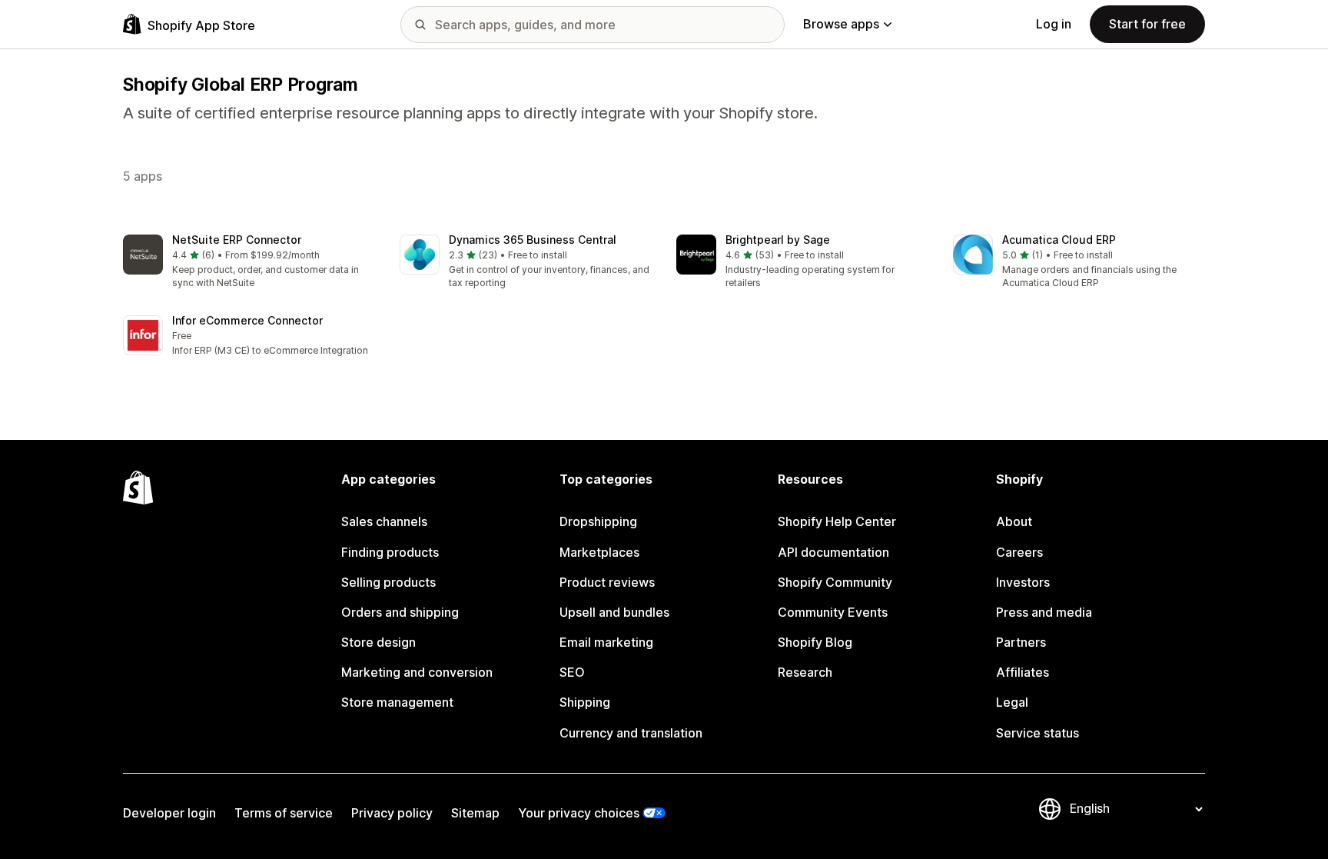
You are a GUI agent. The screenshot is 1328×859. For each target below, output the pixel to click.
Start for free (1147, 24)
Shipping (584, 702)
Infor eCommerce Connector (247, 320)
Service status (1037, 733)
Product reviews (607, 582)
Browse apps (841, 24)
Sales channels (384, 521)
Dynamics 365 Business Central (532, 239)
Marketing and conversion (417, 672)
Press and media (1044, 612)
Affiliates (1022, 672)
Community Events (833, 612)
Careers (1019, 552)
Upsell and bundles (614, 612)
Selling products (388, 582)
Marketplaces (599, 552)
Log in (1053, 24)
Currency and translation (630, 733)
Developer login (169, 813)
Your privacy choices (578, 813)
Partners (1021, 642)
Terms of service (283, 813)
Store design (378, 642)
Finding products (390, 552)
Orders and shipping (400, 612)
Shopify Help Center (837, 521)
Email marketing (606, 642)
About (1014, 521)
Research (805, 672)
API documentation (833, 552)
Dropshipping (598, 521)
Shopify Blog (815, 642)
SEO (572, 672)
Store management (397, 702)
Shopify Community (835, 582)
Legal (1012, 702)
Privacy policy (392, 813)
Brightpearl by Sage (777, 239)
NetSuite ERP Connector (236, 239)
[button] (249, 263)
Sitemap (475, 813)
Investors (1023, 582)
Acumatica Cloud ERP (1059, 239)
